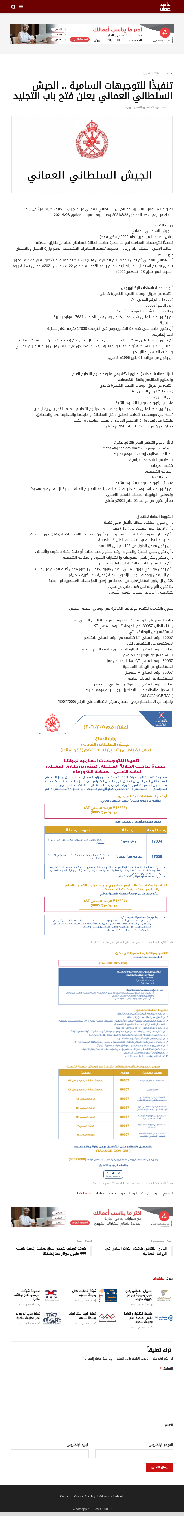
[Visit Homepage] (165, 6)
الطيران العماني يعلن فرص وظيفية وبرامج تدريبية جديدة (139, 1295)
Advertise (105, 1496)
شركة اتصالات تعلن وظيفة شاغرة (84, 1293)
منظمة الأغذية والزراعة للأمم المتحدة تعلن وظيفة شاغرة (138, 1318)
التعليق (166, 1368)
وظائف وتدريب (151, 73)
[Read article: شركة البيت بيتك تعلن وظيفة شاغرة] (108, 1318)
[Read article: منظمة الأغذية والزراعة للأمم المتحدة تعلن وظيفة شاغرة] (164, 1318)
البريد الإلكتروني (78, 1445)
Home (169, 73)
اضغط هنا (84, 1193)
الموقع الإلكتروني (161, 1445)
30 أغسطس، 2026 (140, 1304)
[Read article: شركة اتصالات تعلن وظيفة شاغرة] (108, 1295)
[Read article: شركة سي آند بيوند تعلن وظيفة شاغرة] (52, 1318)
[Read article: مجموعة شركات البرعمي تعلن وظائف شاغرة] (52, 1295)
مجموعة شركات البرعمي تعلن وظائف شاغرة (27, 1295)
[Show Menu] (21, 6)
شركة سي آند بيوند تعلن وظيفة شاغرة (28, 1316)
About (119, 1496)
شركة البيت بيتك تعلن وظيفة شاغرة (82, 1316)
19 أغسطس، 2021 (159, 107)
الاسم (169, 1425)
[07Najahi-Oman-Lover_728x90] (92, 34)
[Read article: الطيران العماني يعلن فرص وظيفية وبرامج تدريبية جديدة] (164, 1295)
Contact (65, 1496)
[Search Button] (13, 6)
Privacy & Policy (85, 1496)
